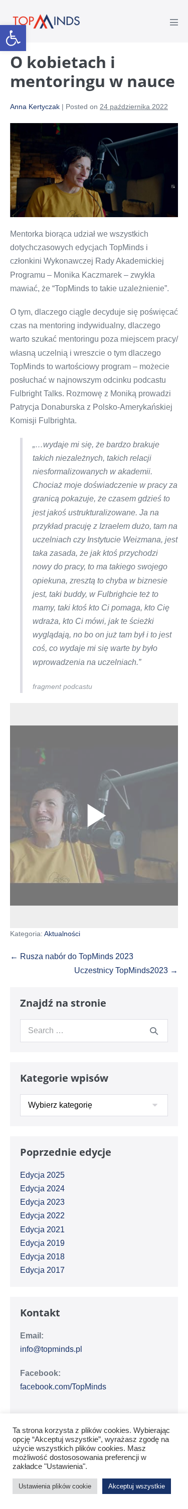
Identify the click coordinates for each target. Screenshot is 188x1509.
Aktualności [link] (62, 934)
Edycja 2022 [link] (42, 1215)
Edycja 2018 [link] (42, 1256)
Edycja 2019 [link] (42, 1243)
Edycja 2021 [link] (42, 1229)
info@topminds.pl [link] (51, 1349)
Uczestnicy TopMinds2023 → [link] (126, 970)
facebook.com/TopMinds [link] (63, 1386)
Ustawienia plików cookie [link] (55, 1486)
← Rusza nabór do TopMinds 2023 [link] (71, 956)
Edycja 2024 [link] (42, 1188)
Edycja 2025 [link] (42, 1175)
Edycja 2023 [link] (42, 1202)
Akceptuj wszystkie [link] (136, 1486)
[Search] (154, 1031)
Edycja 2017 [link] (42, 1270)
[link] (13, 38)
